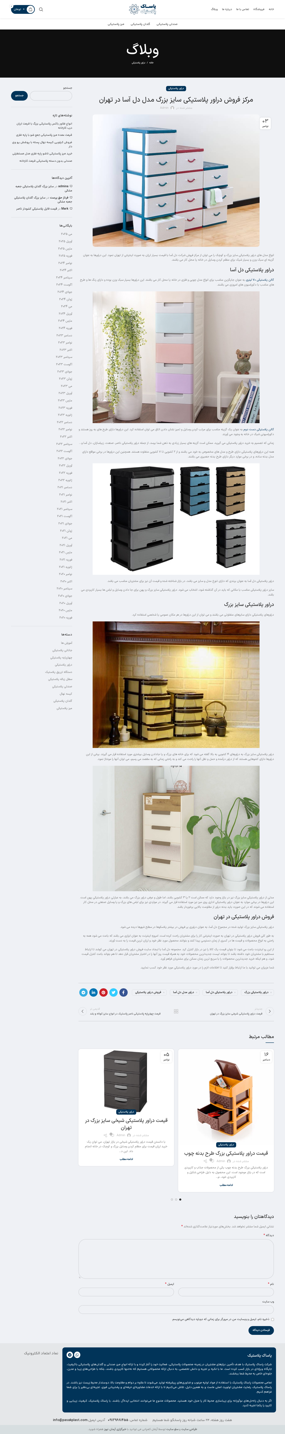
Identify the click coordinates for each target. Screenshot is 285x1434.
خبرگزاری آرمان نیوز (115, 1429)
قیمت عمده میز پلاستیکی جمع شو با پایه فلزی (44, 135)
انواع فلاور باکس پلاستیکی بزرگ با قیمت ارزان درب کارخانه (44, 126)
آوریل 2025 (65, 241)
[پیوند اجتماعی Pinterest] (103, 992)
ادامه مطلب (226, 1185)
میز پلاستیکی (64, 708)
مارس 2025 (65, 249)
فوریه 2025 (65, 256)
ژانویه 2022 (65, 480)
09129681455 (118, 1420)
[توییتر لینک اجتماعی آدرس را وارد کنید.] (113, 992)
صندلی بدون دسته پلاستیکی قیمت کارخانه (45, 161)
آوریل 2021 (66, 545)
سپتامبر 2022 (64, 444)
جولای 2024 (65, 292)
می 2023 (66, 386)
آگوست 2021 (64, 516)
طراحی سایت (189, 1429)
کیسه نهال (66, 694)
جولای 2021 (65, 523)
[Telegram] (70, 1355)
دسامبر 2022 (64, 422)
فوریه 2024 (65, 328)
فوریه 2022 (65, 473)
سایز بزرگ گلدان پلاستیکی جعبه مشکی (43, 188)
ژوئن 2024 (65, 299)
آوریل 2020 (65, 603)
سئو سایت (172, 1429)
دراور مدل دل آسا (183, 992)
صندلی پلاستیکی (62, 686)
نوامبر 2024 (65, 263)
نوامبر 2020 (65, 574)
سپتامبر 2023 (64, 357)
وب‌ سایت (268, 1302)
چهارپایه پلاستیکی (61, 658)
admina (63, 186)
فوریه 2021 (66, 560)
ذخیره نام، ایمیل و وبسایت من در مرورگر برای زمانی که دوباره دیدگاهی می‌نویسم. (220, 1319)
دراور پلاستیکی (138, 63)
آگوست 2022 (64, 451)
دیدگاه (269, 1235)
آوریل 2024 (65, 314)
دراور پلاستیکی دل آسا (219, 992)
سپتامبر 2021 (64, 509)
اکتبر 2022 (66, 437)
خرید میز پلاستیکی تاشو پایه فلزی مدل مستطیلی (42, 154)
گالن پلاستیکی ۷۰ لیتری (260, 280)
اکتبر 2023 (66, 350)
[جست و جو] (41, 9)
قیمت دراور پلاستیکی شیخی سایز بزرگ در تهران (126, 1124)
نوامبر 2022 (65, 429)
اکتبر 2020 (66, 581)
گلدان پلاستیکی (62, 701)
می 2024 (66, 306)
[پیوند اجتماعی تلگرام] (83, 992)
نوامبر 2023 (65, 343)
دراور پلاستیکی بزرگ (256, 992)
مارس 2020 (65, 610)
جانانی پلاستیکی (62, 650)
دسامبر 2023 (64, 335)
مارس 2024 (65, 321)
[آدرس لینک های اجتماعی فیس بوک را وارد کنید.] (123, 992)
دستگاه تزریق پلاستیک (58, 672)
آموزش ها (66, 643)
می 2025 (66, 234)
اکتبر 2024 (66, 270)
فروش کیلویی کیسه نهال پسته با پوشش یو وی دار (42, 145)
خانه (151, 63)
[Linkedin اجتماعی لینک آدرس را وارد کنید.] (93, 992)
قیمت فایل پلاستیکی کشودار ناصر (36, 209)
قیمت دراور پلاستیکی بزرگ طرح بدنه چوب (226, 1153)
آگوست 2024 (64, 285)
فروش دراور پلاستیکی (148, 992)
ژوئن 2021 (66, 531)
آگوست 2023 (64, 364)
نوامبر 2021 (65, 495)
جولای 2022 (65, 458)
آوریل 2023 (65, 393)
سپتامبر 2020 (64, 588)
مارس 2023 (65, 400)
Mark (64, 209)
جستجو (67, 88)
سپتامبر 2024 (64, 277)
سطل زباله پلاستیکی (60, 679)
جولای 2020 (65, 596)
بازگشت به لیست (176, 1011)
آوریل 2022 (65, 465)
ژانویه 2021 (65, 567)
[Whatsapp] (77, 1355)
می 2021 (67, 538)
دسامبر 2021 (65, 487)
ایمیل (169, 1284)
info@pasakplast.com (70, 1420)
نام (271, 1284)
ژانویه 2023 (65, 415)
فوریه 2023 (65, 408)
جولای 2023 (64, 372)
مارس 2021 (65, 552)
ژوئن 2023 (65, 379)
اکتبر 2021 (66, 502)
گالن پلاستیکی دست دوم (258, 429)
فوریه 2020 (65, 618)
